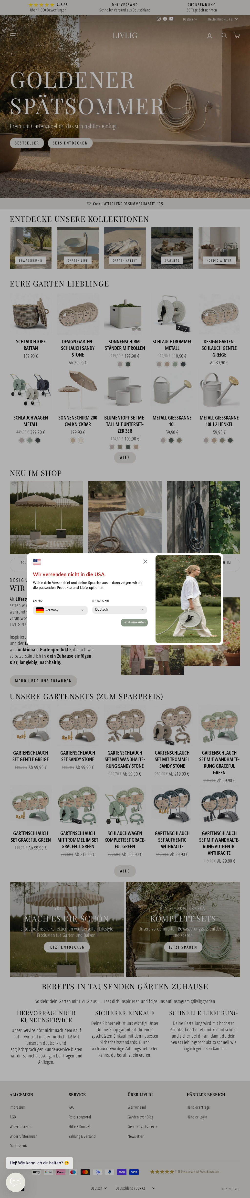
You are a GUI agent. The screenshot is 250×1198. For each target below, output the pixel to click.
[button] (145, 562)
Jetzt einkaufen (134, 622)
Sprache (101, 600)
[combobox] (47, 610)
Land (38, 600)
